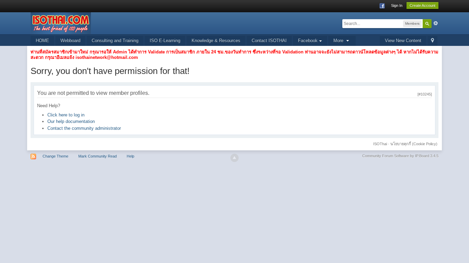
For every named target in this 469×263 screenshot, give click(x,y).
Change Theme (55, 156)
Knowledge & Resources (216, 40)
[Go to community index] (61, 22)
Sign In (396, 5)
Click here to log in (65, 114)
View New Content (403, 40)
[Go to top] (234, 158)
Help (130, 156)
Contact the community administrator (84, 128)
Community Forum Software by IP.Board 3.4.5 (400, 156)
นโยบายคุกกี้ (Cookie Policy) (413, 144)
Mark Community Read (97, 156)
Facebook (308, 40)
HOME (42, 40)
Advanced (435, 23)
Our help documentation (71, 121)
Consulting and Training (115, 40)
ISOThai (380, 144)
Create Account (422, 5)
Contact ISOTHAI (269, 40)
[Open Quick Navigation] (432, 41)
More (339, 40)
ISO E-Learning (165, 40)
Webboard (70, 40)
